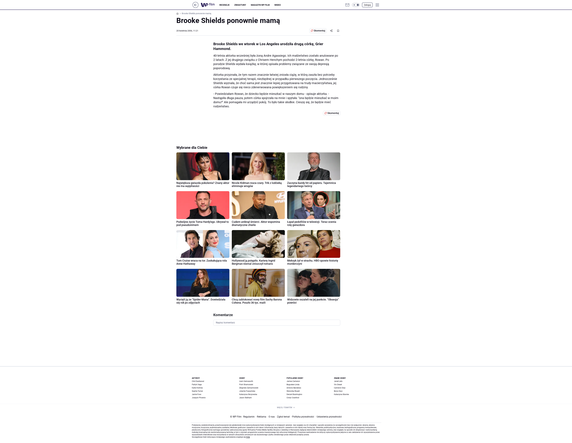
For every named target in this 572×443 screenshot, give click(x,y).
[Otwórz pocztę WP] (347, 5)
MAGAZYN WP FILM (260, 5)
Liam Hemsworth (246, 381)
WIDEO (277, 5)
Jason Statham (245, 398)
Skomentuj (319, 30)
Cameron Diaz (339, 388)
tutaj (248, 437)
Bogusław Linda (293, 385)
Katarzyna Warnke (341, 394)
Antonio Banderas (294, 388)
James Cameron (293, 381)
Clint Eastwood (198, 381)
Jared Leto (338, 381)
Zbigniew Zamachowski (248, 388)
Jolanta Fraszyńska (247, 391)
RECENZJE (224, 5)
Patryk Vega (197, 385)
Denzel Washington (294, 394)
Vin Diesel (338, 385)
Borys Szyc (338, 391)
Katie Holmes (197, 388)
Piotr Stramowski (246, 385)
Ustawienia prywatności (328, 416)
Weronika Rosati (293, 391)
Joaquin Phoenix (199, 398)
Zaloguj (367, 5)
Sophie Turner (197, 391)
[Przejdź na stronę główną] (195, 7)
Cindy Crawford (293, 398)
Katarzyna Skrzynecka (248, 394)
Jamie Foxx (196, 394)
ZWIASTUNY (240, 5)
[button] (356, 5)
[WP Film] (210, 5)
